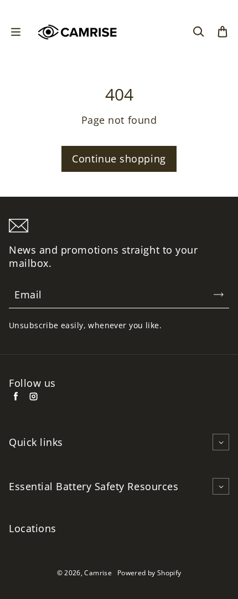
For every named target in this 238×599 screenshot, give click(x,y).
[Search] (198, 32)
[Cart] (222, 32)
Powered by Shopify (149, 572)
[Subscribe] (219, 294)
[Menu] (15, 32)
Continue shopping (118, 158)
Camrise (98, 572)
